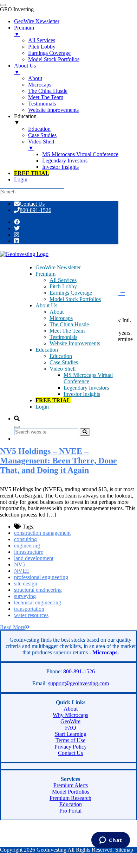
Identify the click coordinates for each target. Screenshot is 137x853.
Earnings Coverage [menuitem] (49, 53)
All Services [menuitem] (41, 40)
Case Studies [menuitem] (42, 135)
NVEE (22, 571)
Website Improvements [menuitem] (53, 110)
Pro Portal (70, 811)
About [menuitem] (35, 78)
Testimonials (63, 337)
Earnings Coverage (71, 293)
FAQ (70, 728)
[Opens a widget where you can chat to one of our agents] (110, 840)
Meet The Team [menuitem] (45, 97)
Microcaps (61, 318)
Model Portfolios (70, 792)
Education (61, 356)
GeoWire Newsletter (58, 267)
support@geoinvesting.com (78, 683)
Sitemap (124, 850)
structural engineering (38, 590)
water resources (31, 615)
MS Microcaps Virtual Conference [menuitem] (80, 154)
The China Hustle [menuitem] (47, 91)
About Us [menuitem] (25, 69)
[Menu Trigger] (3, 5)
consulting (25, 539)
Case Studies (64, 362)
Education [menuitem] (25, 119)
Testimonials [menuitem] (42, 104)
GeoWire (70, 721)
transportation (29, 609)
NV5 (19, 564)
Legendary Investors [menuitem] (64, 160)
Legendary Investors (86, 388)
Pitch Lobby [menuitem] (42, 47)
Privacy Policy (70, 747)
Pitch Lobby (63, 286)
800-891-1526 (35, 210)
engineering (27, 546)
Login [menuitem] (20, 179)
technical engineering (37, 602)
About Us (46, 305)
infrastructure (28, 552)
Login (42, 407)
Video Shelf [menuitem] (41, 145)
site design (25, 583)
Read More (12, 627)
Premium (45, 274)
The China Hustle (69, 324)
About (57, 312)
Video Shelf (63, 369)
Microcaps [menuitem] (39, 85)
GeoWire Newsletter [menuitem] (36, 21)
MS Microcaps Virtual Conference (88, 378)
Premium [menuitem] (24, 31)
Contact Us (32, 204)
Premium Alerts (70, 785)
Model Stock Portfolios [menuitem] (53, 59)
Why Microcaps (70, 715)
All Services (63, 280)
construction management (42, 533)
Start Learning (70, 734)
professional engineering (41, 577)
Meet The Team (67, 331)
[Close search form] (17, 427)
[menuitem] (31, 173)
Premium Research (70, 798)
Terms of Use (70, 740)
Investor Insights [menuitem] (60, 167)
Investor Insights (82, 394)
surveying (25, 596)
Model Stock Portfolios (75, 299)
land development (33, 558)
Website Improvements (75, 343)
